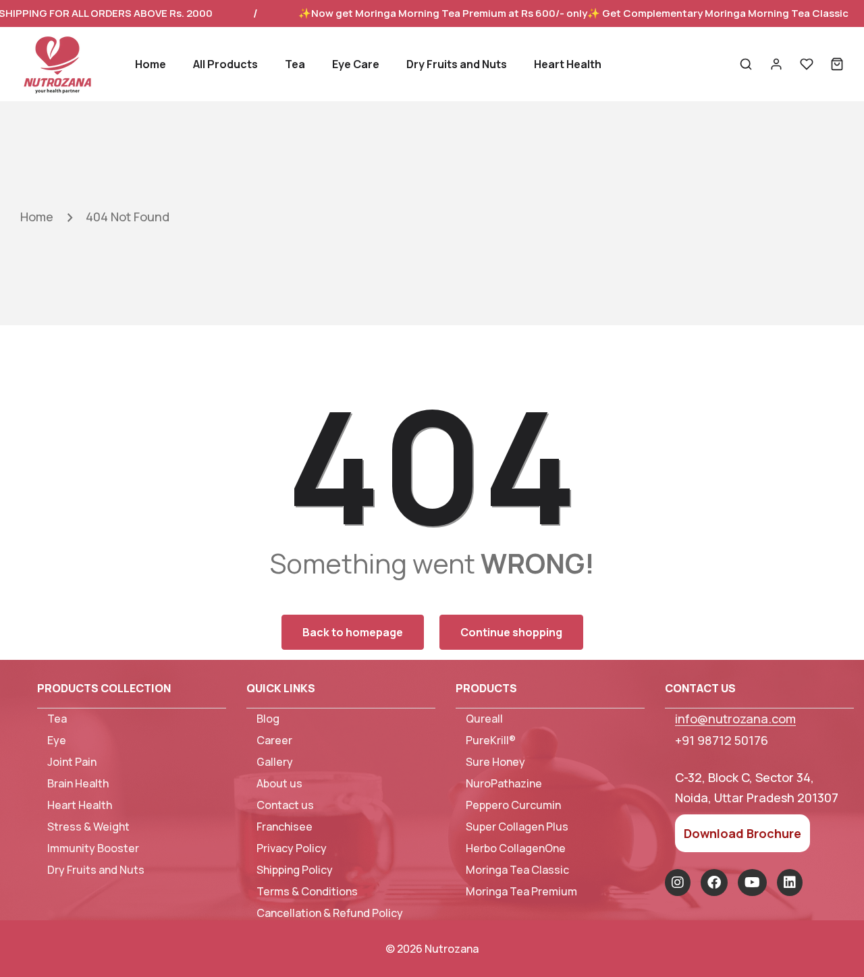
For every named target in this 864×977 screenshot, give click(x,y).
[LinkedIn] (790, 882)
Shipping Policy (294, 870)
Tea (57, 719)
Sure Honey (495, 762)
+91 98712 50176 (721, 740)
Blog (267, 719)
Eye (56, 740)
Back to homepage (352, 632)
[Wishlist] (806, 64)
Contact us (285, 805)
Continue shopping (511, 632)
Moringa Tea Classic (517, 870)
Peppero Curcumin (513, 805)
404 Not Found (127, 216)
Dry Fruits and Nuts (95, 870)
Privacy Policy (291, 848)
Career (274, 740)
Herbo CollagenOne (516, 848)
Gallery (274, 762)
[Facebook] (714, 882)
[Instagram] (678, 882)
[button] (746, 64)
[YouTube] (752, 882)
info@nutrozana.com (735, 718)
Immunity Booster (93, 848)
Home (36, 216)
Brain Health (78, 784)
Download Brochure (742, 833)
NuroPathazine (504, 784)
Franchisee (284, 827)
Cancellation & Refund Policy (329, 913)
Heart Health (79, 805)
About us (279, 784)
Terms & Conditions (307, 892)
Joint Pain (72, 762)
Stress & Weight (88, 827)
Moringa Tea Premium (521, 892)
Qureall (484, 719)
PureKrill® (491, 740)
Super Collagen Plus (517, 827)
